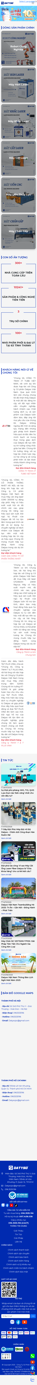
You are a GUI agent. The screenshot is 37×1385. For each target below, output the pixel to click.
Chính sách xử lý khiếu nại (18, 1264)
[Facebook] (7, 1205)
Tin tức (18, 1234)
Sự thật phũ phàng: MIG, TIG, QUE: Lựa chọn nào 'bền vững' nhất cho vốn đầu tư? (17, 793)
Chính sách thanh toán (18, 1250)
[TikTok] (16, 1205)
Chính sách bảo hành (18, 1257)
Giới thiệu (18, 1231)
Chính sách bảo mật (18, 1272)
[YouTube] (11, 1205)
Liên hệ (18, 1242)
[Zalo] (3, 1205)
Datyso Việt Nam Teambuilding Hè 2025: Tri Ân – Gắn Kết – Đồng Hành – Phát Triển (18, 908)
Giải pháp (18, 1238)
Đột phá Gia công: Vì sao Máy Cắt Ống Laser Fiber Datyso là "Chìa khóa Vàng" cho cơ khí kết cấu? (17, 868)
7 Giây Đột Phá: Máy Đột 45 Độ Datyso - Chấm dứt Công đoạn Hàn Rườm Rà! (18, 832)
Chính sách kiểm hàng (18, 1261)
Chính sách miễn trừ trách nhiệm (18, 1268)
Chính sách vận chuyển (18, 1253)
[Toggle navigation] (33, 3)
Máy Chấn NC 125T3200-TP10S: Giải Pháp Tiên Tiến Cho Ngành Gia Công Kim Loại (18, 944)
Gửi (33, 1316)
